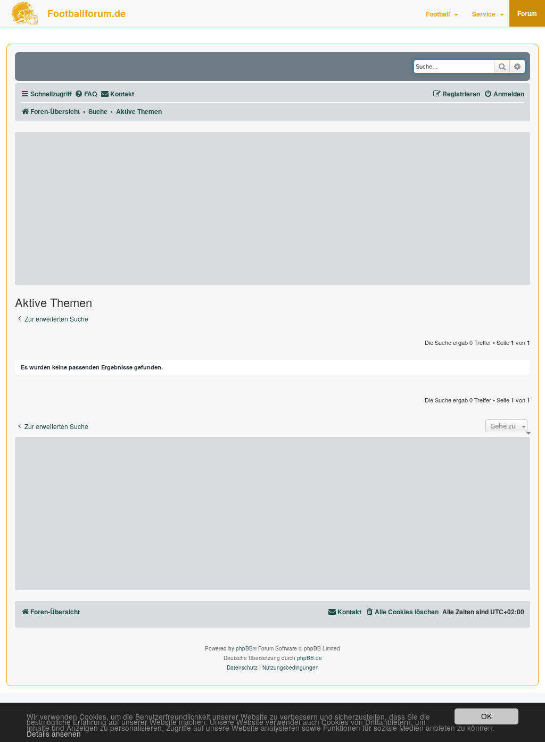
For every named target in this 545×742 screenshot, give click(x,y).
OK (486, 716)
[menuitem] (86, 94)
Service (484, 14)
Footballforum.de (86, 13)
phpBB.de (309, 658)
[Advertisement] (272, 208)
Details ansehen (54, 734)
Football (438, 14)
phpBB (244, 648)
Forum (527, 13)
